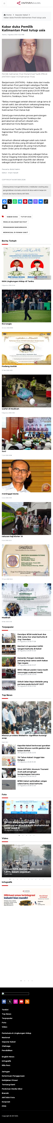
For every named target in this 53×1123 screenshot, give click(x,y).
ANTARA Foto (8, 1097)
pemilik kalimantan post (15, 222)
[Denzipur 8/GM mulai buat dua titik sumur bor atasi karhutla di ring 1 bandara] (9, 638)
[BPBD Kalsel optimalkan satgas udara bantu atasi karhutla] (9, 784)
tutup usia (26, 217)
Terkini (5, 1010)
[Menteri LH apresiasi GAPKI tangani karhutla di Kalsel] (9, 650)
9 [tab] (39, 879)
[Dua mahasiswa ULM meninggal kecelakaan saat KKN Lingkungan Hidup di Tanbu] (26, 263)
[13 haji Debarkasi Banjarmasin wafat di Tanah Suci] (26, 433)
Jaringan (6, 1072)
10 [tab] (43, 879)
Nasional (6, 1037)
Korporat (6, 1102)
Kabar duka (12, 217)
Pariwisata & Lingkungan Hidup (16, 1033)
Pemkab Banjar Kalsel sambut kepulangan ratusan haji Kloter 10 (23, 535)
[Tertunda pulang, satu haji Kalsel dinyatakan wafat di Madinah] (26, 391)
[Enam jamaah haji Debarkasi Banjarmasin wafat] (25, 560)
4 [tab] (30, 835)
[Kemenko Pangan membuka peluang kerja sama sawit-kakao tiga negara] (9, 661)
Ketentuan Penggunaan (13, 1076)
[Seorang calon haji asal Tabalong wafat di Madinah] (26, 599)
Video (5, 838)
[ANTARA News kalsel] (29, 3)
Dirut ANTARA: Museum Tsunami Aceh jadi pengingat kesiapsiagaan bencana (33, 772)
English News (8, 1057)
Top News (7, 695)
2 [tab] (23, 835)
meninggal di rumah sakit (15, 232)
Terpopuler (8, 627)
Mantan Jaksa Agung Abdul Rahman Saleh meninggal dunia (23, 492)
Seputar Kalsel (21, 15)
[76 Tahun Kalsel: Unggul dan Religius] (9, 761)
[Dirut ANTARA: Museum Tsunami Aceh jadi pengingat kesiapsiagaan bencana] (9, 773)
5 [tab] (34, 835)
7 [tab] (32, 879)
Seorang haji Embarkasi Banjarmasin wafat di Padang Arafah (24, 365)
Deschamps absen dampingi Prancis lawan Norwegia (23, 322)
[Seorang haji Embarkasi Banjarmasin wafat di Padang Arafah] (26, 348)
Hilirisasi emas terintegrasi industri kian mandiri (26, 972)
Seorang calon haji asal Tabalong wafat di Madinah (23, 616)
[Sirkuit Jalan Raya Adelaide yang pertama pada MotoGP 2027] (9, 685)
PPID (4, 1106)
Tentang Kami (8, 1084)
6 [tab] (28, 879)
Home (9, 15)
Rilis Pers (6, 1065)
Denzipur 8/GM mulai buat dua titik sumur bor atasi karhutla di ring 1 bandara (32, 637)
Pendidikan (7, 1050)
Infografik (7, 882)
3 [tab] (26, 835)
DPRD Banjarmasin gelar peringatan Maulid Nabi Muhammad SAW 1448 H (26, 825)
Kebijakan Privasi (10, 1080)
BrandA (5, 1093)
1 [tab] (19, 835)
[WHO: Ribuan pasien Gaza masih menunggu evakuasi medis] (9, 673)
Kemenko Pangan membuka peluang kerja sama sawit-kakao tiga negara (33, 660)
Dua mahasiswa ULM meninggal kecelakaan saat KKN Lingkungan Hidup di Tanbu (26, 280)
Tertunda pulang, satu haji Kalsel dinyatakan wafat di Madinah (24, 407)
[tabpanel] (26, 817)
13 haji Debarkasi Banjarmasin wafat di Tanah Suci (24, 450)
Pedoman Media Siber (12, 1089)
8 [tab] (36, 879)
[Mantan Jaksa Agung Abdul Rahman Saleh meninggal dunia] (26, 476)
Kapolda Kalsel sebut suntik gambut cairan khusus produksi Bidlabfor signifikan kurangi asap (24, 735)
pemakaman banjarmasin (15, 227)
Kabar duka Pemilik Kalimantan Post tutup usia (25, 18)
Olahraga (6, 1046)
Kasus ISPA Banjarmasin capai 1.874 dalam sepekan (23, 870)
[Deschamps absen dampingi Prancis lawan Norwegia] (26, 306)
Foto (4, 794)
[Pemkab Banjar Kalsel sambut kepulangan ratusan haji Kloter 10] (26, 518)
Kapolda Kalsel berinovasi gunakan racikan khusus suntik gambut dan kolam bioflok (34, 748)
